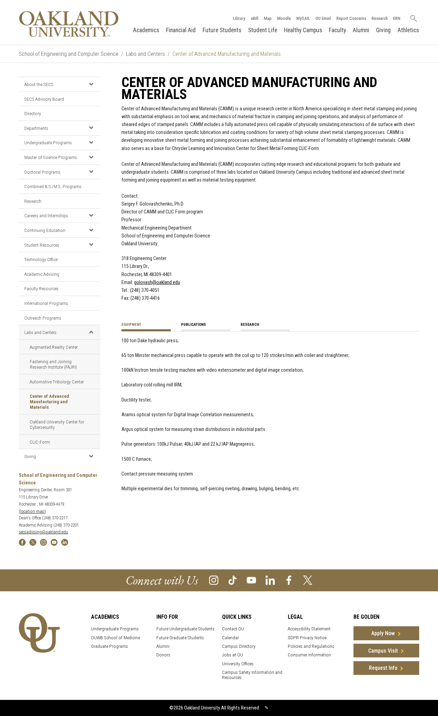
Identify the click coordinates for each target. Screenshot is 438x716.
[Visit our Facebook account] (289, 580)
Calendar (230, 637)
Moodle (284, 18)
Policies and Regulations (311, 646)
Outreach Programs (42, 318)
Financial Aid (181, 30)
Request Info (383, 668)
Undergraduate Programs (48, 142)
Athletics (408, 30)
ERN (396, 18)
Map (268, 18)
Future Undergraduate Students (185, 628)
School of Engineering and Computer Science (68, 54)
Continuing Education (44, 230)
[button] (91, 84)
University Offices (238, 663)
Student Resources (41, 245)
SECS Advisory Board (44, 99)
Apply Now (383, 633)
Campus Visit (383, 650)
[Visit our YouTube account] (251, 580)
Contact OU (233, 628)
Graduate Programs (109, 646)
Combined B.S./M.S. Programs (52, 186)
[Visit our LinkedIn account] (270, 580)
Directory (32, 113)
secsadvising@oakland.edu (43, 531)
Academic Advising (41, 274)
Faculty (337, 30)
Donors (163, 654)
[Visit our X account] (307, 580)
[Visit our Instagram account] (213, 580)
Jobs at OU (232, 654)
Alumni (361, 30)
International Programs (46, 303)
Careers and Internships (46, 215)
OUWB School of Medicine (115, 637)
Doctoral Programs (42, 172)
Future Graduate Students (180, 637)
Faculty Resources (41, 288)
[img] (22, 542)
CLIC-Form (40, 442)
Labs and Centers (145, 54)
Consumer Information (309, 654)
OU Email (323, 18)
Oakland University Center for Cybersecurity (57, 424)
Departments (36, 128)
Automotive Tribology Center (57, 381)
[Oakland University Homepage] (68, 24)
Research (380, 18)
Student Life (262, 30)
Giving (383, 30)
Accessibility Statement (309, 628)
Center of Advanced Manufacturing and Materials (49, 401)
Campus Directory (239, 646)
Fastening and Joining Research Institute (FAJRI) (53, 364)
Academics (146, 30)
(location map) (32, 511)
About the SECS (38, 84)
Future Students (222, 30)
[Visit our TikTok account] (232, 580)
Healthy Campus (303, 30)
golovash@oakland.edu (157, 282)
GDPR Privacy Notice (307, 637)
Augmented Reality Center (54, 347)
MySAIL (303, 18)
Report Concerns (351, 18)
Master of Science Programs (50, 157)
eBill (254, 18)
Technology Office (40, 259)
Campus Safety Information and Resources (252, 675)
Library (239, 18)
